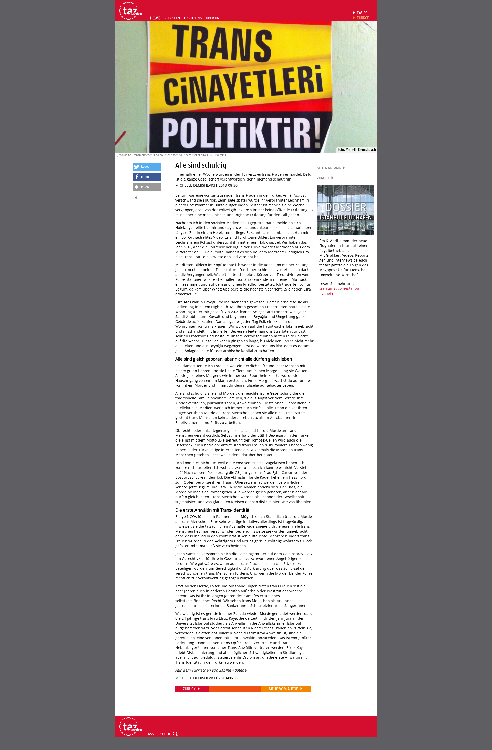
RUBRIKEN (172, 18)
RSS (151, 734)
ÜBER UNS (213, 18)
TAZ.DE (362, 12)
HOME (155, 18)
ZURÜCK (323, 178)
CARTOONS (193, 18)
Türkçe (363, 17)
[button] (147, 167)
